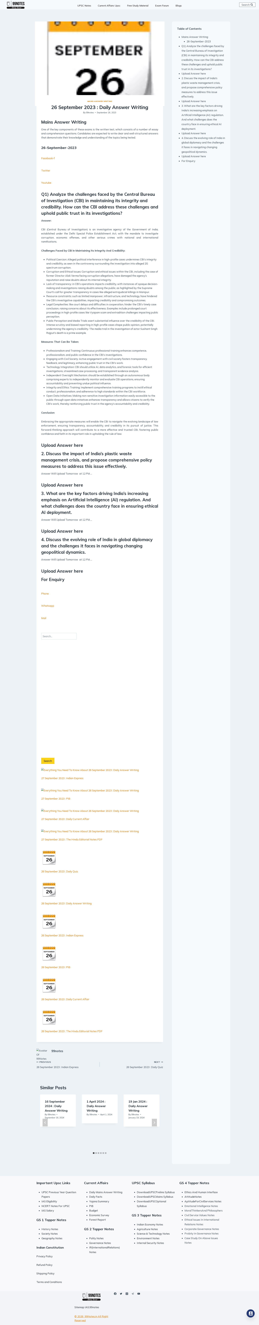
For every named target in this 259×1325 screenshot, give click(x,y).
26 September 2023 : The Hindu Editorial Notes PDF (71, 1031)
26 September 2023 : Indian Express (62, 935)
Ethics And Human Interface (201, 1192)
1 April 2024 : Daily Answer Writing (96, 1106)
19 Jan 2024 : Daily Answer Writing (138, 1106)
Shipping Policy (45, 1273)
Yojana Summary (99, 1201)
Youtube (46, 182)
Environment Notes (148, 1238)
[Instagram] (127, 1293)
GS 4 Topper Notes (194, 1183)
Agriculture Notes (147, 1229)
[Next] (154, 1122)
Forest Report (97, 1219)
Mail (43, 618)
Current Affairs (96, 1183)
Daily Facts (95, 1196)
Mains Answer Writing (195, 36)
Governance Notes (100, 1243)
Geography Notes (52, 1238)
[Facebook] (115, 1293)
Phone (45, 593)
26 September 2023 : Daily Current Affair (65, 999)
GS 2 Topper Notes (99, 1229)
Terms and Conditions (49, 1282)
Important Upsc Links (53, 1183)
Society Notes (50, 1233)
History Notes (50, 1229)
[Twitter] (121, 1293)
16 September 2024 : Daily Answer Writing (56, 1106)
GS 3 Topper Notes (147, 1215)
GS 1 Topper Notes (51, 1220)
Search (48, 760)
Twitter (45, 170)
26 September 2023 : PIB (55, 967)
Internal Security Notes (150, 1243)
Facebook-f (48, 158)
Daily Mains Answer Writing (105, 1192)
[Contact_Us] (251, 1313)
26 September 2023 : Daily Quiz (59, 871)
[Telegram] (132, 1293)
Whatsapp (47, 605)
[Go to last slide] (45, 1122)
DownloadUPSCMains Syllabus (155, 1196)
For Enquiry (188, 160)
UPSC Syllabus (143, 1183)
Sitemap (79, 1307)
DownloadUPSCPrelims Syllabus (156, 1192)
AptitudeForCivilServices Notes (203, 1201)
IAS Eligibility (49, 1201)
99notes (90, 112)
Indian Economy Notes (150, 1224)
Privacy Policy (44, 1256)
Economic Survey (99, 1215)
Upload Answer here (194, 73)
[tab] (93, 1153)
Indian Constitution (50, 1247)
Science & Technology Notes (153, 1233)
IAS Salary (48, 1210)
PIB (91, 1206)
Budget (93, 1210)
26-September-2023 (199, 41)
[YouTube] (138, 1293)
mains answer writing (99, 101)
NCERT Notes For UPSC (56, 1206)
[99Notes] (16, 5)
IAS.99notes (92, 1307)
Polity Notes (96, 1238)
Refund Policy (44, 1264)
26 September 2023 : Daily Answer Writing (66, 903)
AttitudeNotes (193, 1196)
